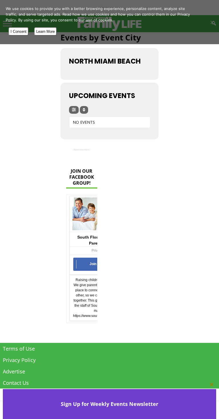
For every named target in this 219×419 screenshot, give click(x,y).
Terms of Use (19, 348)
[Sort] (84, 110)
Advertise (14, 371)
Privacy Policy (19, 360)
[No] (212, 22)
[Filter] (74, 110)
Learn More (45, 31)
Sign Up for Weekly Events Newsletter (109, 403)
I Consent (19, 31)
